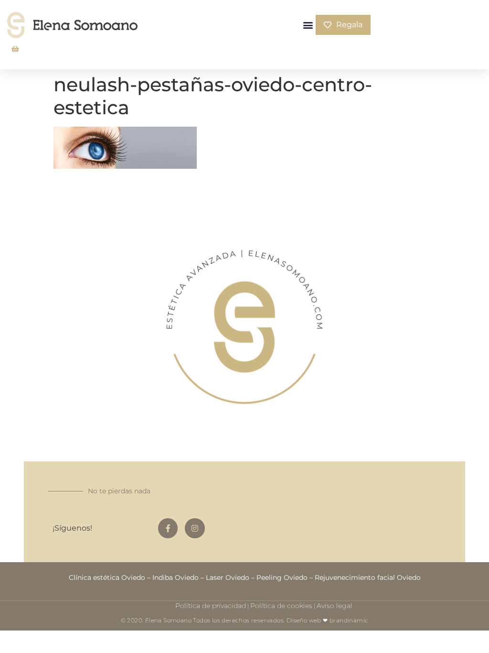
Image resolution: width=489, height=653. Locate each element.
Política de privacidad (210, 605)
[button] (308, 25)
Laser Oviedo (227, 577)
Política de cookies (281, 605)
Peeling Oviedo (282, 577)
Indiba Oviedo (175, 577)
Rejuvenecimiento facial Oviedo (368, 577)
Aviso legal (334, 605)
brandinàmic (349, 620)
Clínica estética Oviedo (107, 577)
